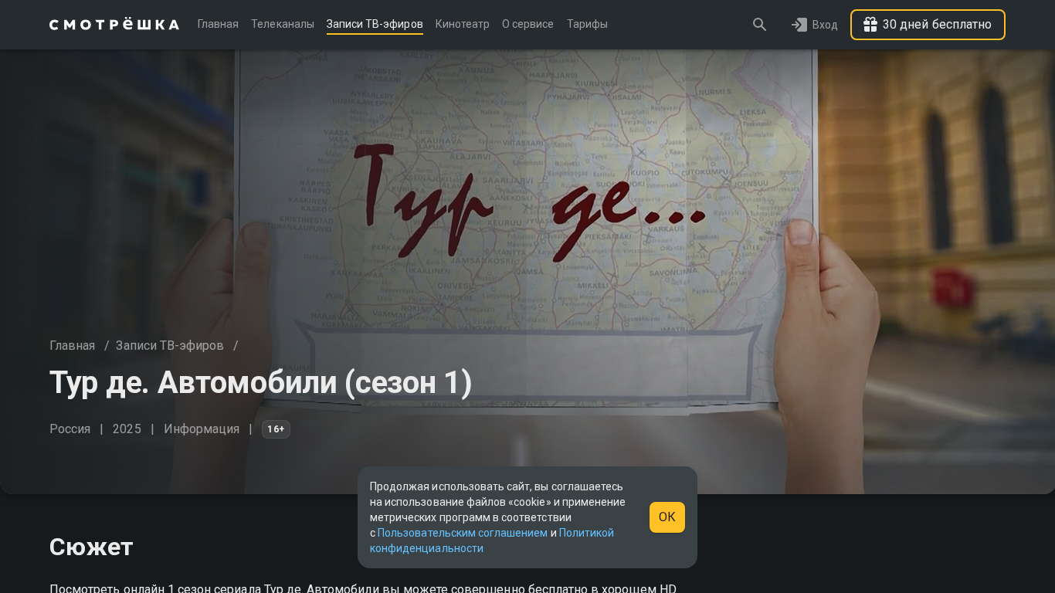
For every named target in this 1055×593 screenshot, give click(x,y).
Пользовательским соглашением (463, 533)
